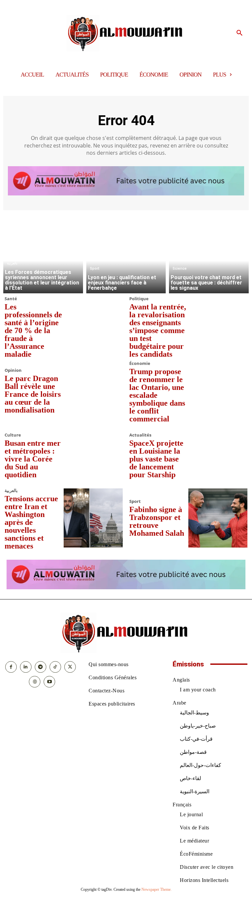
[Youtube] (49, 681)
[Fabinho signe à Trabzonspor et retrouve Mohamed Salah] (217, 518)
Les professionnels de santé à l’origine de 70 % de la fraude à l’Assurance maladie (33, 330)
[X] (70, 667)
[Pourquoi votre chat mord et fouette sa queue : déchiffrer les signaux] (209, 253)
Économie (139, 363)
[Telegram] (40, 667)
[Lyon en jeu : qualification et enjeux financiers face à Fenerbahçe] (126, 253)
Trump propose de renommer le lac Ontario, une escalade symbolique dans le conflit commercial (157, 395)
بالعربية (12, 263)
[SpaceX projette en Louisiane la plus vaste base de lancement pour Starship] (217, 455)
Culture (13, 435)
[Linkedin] (26, 667)
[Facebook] (11, 667)
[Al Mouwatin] (126, 33)
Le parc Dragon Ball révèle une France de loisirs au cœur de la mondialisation (33, 394)
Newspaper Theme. (156, 889)
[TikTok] (55, 667)
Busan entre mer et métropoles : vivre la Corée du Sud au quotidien (33, 459)
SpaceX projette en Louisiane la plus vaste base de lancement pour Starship (156, 459)
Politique (139, 299)
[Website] (34, 681)
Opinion (13, 370)
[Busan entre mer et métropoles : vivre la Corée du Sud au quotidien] (93, 455)
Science (180, 268)
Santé (11, 299)
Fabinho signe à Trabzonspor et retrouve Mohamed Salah (156, 521)
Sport (94, 268)
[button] (239, 33)
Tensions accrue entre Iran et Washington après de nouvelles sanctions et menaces (31, 522)
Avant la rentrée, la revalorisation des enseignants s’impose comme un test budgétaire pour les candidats (157, 330)
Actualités (140, 435)
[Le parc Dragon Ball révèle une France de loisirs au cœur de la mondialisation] (93, 390)
